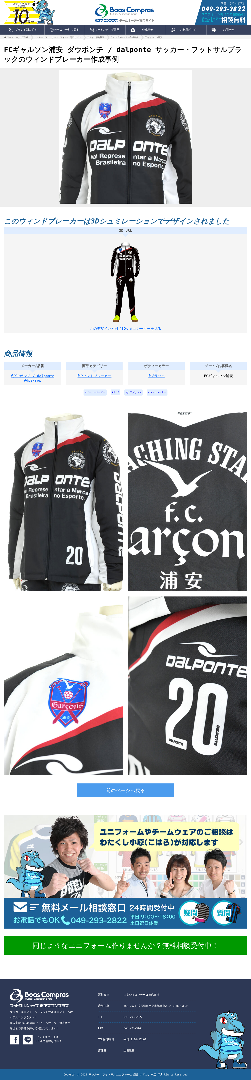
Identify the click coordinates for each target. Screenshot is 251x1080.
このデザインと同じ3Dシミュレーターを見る (125, 328)
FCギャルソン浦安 (153, 37)
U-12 (116, 392)
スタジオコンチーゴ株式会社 (141, 994)
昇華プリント (134, 392)
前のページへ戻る (125, 790)
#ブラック (156, 376)
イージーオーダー (95, 392)
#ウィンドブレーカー (94, 376)
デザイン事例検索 (95, 37)
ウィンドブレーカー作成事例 (124, 37)
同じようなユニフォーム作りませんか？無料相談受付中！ (125, 946)
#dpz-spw (32, 380)
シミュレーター (158, 392)
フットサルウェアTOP (17, 37)
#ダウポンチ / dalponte (32, 376)
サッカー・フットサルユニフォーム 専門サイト (57, 37)
